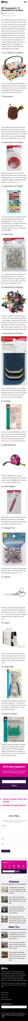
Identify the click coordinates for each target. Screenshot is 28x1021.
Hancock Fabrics (9, 441)
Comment (3, 825)
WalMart (14, 88)
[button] (14, 68)
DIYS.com (4, 2)
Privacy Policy (5, 997)
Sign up (14, 785)
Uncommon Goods (20, 138)
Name (2, 838)
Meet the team (4, 992)
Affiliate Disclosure (6, 999)
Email (2, 843)
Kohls (2, 217)
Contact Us (4, 994)
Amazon (22, 327)
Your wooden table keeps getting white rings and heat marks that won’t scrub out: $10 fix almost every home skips (17, 956)
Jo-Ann (18, 182)
